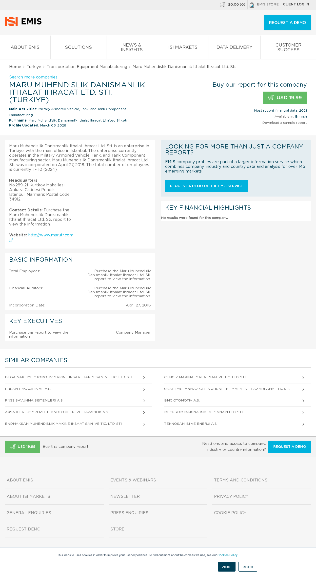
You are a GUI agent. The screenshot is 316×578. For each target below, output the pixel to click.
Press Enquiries (129, 513)
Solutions (78, 47)
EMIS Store (268, 4)
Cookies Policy (227, 555)
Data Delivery (235, 47)
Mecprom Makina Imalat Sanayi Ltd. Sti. (203, 412)
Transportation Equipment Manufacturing (87, 67)
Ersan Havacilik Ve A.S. (28, 389)
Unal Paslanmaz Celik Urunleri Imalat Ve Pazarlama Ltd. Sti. (227, 389)
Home (15, 67)
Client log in (296, 4)
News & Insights (132, 47)
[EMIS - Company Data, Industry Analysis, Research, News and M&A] (24, 24)
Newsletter (125, 497)
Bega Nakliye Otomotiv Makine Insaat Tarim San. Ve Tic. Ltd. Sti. (69, 377)
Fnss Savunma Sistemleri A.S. (34, 400)
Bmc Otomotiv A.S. (182, 400)
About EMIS (25, 47)
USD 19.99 (288, 97)
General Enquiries (29, 513)
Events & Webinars (133, 480)
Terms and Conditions (240, 480)
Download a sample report (284, 123)
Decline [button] (248, 566)
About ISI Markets (28, 497)
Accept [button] (226, 566)
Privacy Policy (231, 497)
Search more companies (33, 77)
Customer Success (288, 47)
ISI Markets (183, 47)
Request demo (23, 529)
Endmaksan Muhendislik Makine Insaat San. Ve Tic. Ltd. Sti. (63, 424)
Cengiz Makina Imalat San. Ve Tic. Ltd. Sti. (205, 377)
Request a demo (289, 447)
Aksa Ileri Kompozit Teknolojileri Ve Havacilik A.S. (57, 412)
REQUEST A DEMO (287, 23)
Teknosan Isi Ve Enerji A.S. (190, 424)
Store (117, 529)
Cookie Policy (230, 513)
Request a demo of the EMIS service (206, 186)
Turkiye (34, 67)
